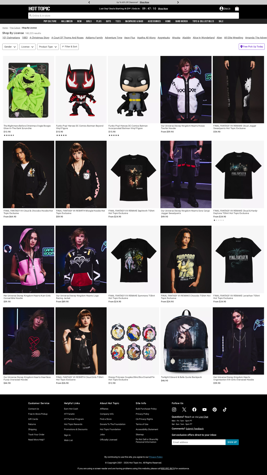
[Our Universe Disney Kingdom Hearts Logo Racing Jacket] (81, 259)
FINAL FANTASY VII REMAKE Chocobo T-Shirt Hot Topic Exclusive (186, 296)
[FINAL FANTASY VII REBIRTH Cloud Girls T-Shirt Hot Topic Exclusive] (81, 341)
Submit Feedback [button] (195, 428)
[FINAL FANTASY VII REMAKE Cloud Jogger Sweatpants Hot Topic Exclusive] (238, 89)
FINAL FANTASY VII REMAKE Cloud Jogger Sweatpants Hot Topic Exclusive (234, 127)
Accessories (154, 21)
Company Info (107, 414)
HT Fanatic (69, 414)
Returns (32, 424)
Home (168, 21)
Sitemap (140, 434)
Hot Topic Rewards (73, 424)
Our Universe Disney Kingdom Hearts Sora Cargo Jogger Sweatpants (185, 211)
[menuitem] (237, 9)
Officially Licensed (108, 439)
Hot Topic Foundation (110, 429)
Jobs (102, 434)
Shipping (32, 429)
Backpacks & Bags (134, 21)
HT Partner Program (74, 419)
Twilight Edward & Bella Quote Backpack (181, 377)
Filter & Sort (71, 46)
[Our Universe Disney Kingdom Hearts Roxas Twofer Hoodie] (186, 89)
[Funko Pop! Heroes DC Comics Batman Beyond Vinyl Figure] (81, 89)
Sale (221, 21)
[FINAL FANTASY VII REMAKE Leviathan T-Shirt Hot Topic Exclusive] (238, 259)
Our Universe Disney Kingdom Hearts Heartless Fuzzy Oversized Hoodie (27, 378)
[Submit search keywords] (30, 15)
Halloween (67, 21)
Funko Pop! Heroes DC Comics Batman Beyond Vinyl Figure (79, 127)
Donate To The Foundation (112, 424)
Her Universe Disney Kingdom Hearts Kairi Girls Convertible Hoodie (27, 296)
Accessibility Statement (147, 429)
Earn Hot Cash (71, 409)
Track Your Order (36, 434)
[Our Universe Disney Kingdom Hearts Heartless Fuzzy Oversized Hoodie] (28, 341)
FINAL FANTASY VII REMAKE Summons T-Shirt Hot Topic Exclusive (131, 296)
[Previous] (89, 2)
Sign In (67, 435)
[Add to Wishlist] (51, 59)
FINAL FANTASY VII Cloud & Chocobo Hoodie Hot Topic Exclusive (28, 211)
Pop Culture (50, 21)
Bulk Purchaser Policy (146, 409)
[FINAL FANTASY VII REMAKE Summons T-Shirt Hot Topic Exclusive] (133, 259)
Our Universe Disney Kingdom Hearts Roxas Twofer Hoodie (183, 127)
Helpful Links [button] (72, 403)
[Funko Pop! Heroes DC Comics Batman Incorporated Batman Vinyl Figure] (133, 89)
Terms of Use (142, 424)
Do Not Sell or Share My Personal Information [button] (147, 440)
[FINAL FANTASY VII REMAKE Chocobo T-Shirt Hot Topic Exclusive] (186, 259)
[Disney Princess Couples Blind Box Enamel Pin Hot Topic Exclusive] (133, 341)
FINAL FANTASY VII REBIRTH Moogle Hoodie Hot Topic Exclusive (80, 211)
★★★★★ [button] (9, 135)
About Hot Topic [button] (109, 403)
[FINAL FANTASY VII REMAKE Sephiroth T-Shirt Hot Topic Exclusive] (133, 174)
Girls (89, 21)
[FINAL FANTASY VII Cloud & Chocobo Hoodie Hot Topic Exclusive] (28, 174)
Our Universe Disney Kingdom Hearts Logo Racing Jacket (77, 296)
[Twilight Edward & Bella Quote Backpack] (186, 341)
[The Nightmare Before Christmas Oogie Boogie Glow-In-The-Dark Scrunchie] (28, 89)
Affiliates (104, 409)
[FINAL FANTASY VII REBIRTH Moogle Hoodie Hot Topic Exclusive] (81, 174)
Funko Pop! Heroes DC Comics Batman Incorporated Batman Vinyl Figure (128, 127)
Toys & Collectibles (203, 21)
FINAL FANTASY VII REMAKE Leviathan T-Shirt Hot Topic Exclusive (236, 296)
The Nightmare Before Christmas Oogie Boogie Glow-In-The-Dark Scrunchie (27, 127)
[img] (174, 409)
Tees (117, 21)
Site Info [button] (141, 403)
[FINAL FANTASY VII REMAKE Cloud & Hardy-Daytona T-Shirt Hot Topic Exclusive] (238, 174)
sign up (232, 442)
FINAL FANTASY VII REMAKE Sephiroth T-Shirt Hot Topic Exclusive (131, 211)
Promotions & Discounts (75, 429)
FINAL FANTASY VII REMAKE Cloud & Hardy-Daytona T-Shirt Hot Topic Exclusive (235, 211)
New (79, 21)
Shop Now (144, 2)
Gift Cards (33, 419)
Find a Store (105, 419)
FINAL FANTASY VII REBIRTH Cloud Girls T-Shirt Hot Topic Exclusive (80, 378)
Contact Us (33, 409)
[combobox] (133, 15)
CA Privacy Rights (144, 419)
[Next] (178, 2)
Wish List (68, 440)
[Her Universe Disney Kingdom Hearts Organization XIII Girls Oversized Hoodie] (238, 341)
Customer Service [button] (39, 403)
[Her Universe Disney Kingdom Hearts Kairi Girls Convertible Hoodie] (28, 259)
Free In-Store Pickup (38, 414)
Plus (98, 21)
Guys (108, 21)
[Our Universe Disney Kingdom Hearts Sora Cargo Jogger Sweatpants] (186, 174)
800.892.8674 (168, 468)
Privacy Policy (142, 414)
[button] (225, 8)
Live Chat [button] (203, 416)
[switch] (252, 46)
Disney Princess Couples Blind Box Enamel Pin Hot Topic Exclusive (131, 378)
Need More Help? (36, 439)
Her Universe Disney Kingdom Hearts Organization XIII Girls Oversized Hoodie (233, 378)
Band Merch (182, 21)
